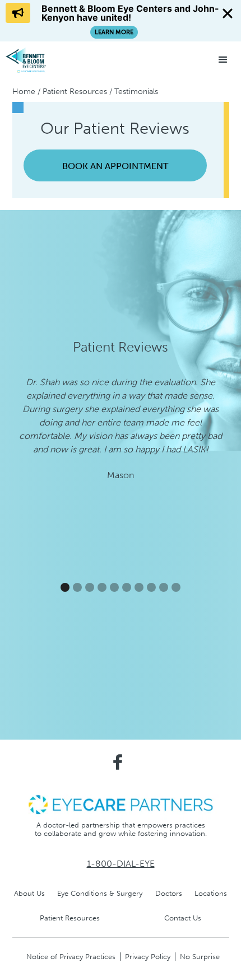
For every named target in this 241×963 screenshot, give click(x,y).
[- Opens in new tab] (120, 804)
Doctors (168, 893)
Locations (210, 893)
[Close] (227, 13)
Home (23, 91)
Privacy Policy (147, 956)
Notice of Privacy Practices (70, 956)
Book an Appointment (115, 166)
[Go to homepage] (48, 60)
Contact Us (182, 918)
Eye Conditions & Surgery (99, 893)
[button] (223, 60)
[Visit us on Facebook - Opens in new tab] (117, 762)
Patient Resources (75, 91)
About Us (29, 893)
